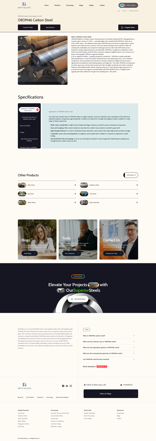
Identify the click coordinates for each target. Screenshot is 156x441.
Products (57, 5)
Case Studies (88, 418)
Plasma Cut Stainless (57, 421)
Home (46, 5)
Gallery (91, 5)
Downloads (120, 413)
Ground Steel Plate (57, 416)
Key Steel (21, 426)
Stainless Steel (22, 416)
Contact (102, 5)
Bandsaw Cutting (56, 426)
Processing (69, 5)
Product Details (28, 27)
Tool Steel (21, 413)
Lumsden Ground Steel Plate (60, 413)
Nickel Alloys (22, 421)
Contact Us (100, 366)
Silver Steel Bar (22, 418)
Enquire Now (130, 27)
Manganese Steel (23, 424)
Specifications (50, 27)
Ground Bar (54, 418)
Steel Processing (89, 416)
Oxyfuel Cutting (56, 424)
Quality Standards (89, 413)
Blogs (81, 5)
